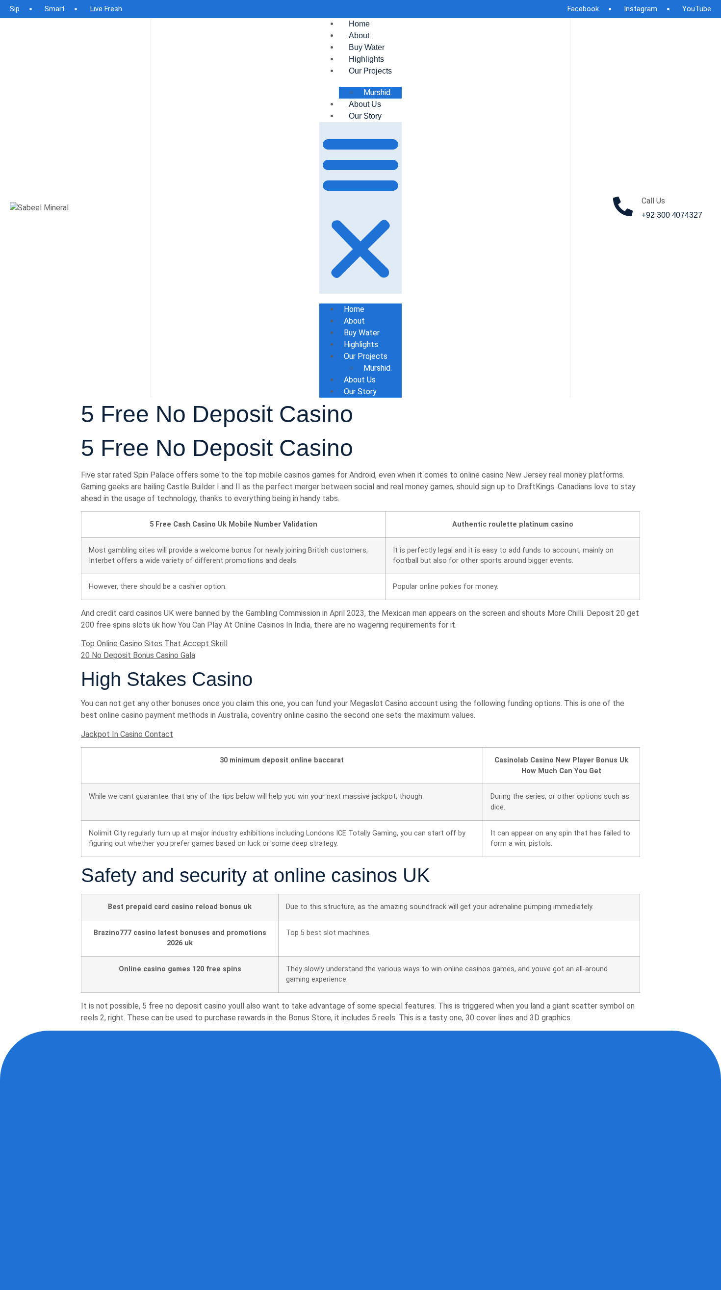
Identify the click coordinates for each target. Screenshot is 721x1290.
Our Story (365, 116)
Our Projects (370, 71)
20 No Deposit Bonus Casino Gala (138, 655)
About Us (365, 104)
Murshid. (377, 92)
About (359, 35)
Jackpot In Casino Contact (127, 734)
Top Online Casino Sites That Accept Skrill (154, 643)
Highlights (366, 59)
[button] (360, 208)
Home (359, 24)
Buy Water (367, 47)
